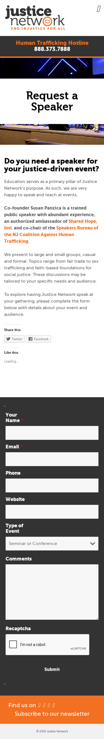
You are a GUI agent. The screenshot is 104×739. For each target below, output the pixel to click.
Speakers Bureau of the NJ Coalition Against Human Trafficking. (51, 234)
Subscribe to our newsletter (52, 713)
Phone (13, 473)
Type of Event (14, 528)
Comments (17, 559)
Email (14, 446)
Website (15, 499)
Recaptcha (17, 628)
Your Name (14, 417)
